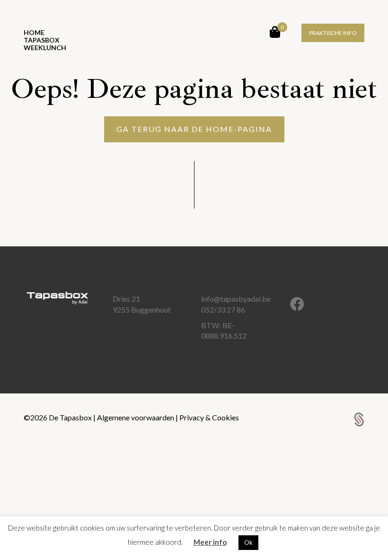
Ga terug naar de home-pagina (194, 128)
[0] (275, 32)
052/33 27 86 (223, 309)
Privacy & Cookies (209, 417)
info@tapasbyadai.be (236, 298)
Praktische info (333, 32)
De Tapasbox (71, 417)
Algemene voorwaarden (136, 417)
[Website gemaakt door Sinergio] (359, 418)
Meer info (210, 542)
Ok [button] (248, 542)
